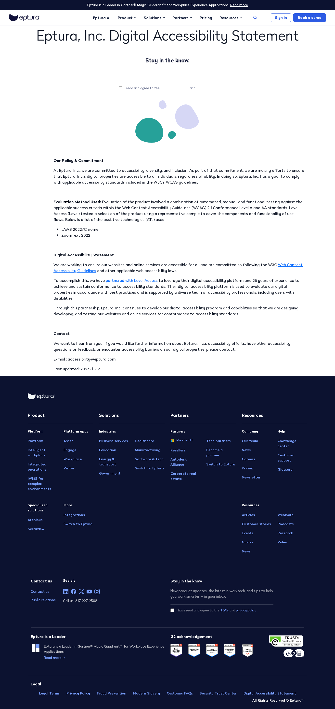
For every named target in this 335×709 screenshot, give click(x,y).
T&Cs (224, 610)
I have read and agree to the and (216, 610)
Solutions (152, 17)
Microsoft (184, 440)
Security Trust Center (218, 693)
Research (285, 533)
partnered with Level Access (132, 280)
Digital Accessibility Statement (270, 693)
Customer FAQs (180, 693)
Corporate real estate (183, 476)
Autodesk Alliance (178, 462)
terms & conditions (174, 88)
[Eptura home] (24, 17)
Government (109, 473)
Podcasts (286, 523)
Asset (68, 440)
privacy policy (206, 88)
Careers (248, 459)
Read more (239, 4)
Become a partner (214, 453)
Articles (248, 514)
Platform (35, 440)
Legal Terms (49, 693)
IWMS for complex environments (39, 483)
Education (107, 450)
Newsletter (251, 477)
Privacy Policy (78, 693)
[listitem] (65, 591)
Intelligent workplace (36, 453)
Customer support (286, 458)
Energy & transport (107, 462)
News (246, 450)
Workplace (73, 459)
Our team (250, 440)
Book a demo (310, 17)
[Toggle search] (255, 17)
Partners (180, 17)
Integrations (74, 514)
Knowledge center (287, 443)
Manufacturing (147, 450)
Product (125, 17)
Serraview (36, 528)
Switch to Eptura (78, 523)
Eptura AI (101, 17)
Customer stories (256, 523)
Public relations (43, 600)
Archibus (35, 519)
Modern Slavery (146, 693)
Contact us (40, 591)
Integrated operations (37, 467)
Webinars (285, 514)
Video (282, 542)
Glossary (285, 469)
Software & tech (149, 459)
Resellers (177, 450)
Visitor (69, 468)
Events (247, 533)
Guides (247, 542)
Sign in (281, 17)
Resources (228, 17)
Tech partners (218, 440)
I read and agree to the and (171, 88)
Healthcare (144, 440)
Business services (113, 440)
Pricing (206, 17)
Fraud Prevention (111, 693)
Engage (70, 450)
